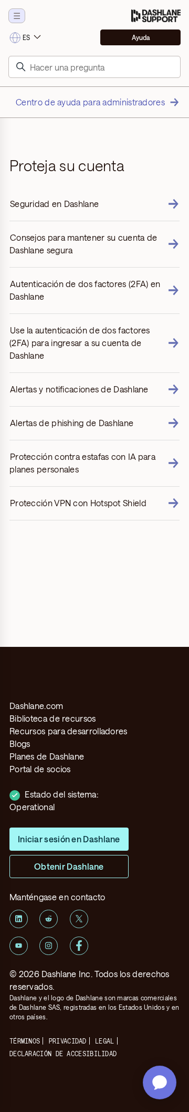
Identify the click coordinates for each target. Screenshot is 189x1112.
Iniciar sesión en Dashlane (69, 839)
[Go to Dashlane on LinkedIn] (18, 919)
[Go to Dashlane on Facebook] (79, 946)
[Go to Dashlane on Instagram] (48, 946)
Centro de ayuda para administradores (90, 102)
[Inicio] (156, 15)
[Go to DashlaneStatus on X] (79, 919)
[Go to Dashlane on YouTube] (18, 946)
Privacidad (68, 1041)
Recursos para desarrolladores (68, 731)
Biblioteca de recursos (52, 718)
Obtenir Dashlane (69, 866)
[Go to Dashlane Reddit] (48, 919)
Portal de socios (40, 769)
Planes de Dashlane (46, 756)
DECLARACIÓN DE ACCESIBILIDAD (63, 1053)
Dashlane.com (36, 706)
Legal (104, 1041)
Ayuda (141, 37)
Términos (24, 1041)
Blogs (19, 744)
